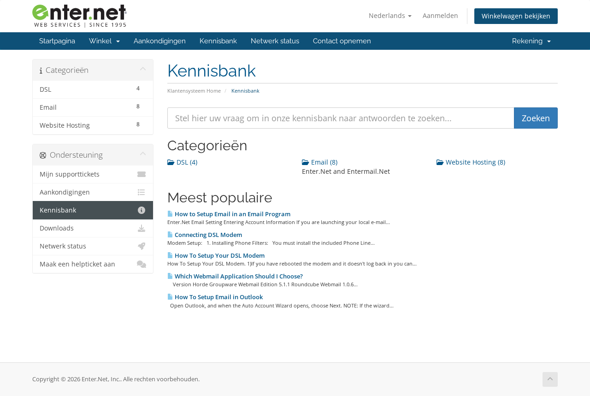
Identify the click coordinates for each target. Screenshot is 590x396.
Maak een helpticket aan (77, 264)
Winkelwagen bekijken (516, 16)
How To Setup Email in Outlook (218, 297)
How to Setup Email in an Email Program (231, 214)
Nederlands (388, 15)
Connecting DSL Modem (207, 235)
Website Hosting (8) (474, 162)
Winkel (102, 41)
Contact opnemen (342, 41)
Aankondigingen (160, 41)
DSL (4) (186, 162)
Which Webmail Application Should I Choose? (238, 276)
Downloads (57, 228)
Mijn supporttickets (70, 174)
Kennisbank (218, 41)
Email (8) (323, 162)
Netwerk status (275, 41)
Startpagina (57, 41)
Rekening (529, 41)
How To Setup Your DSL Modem (219, 255)
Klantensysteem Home (194, 90)
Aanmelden (440, 15)
